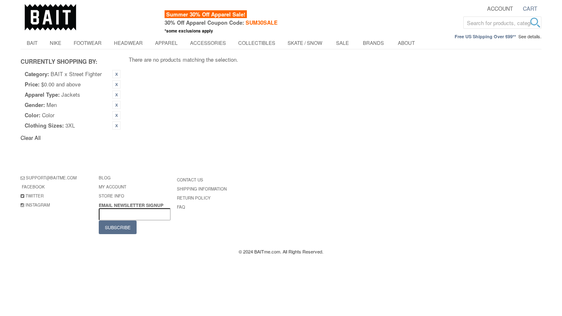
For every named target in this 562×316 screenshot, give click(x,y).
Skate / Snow (305, 42)
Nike (55, 42)
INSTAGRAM (38, 205)
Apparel (166, 42)
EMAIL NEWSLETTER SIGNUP (132, 205)
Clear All (31, 138)
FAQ (181, 207)
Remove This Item (116, 74)
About (406, 42)
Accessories (208, 42)
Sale (342, 42)
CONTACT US (190, 180)
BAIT (32, 42)
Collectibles (256, 42)
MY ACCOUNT (112, 187)
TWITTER (35, 196)
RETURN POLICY (194, 198)
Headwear (128, 42)
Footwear (88, 42)
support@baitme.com (51, 178)
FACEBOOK (33, 187)
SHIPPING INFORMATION (202, 189)
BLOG (105, 178)
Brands (373, 42)
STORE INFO (111, 196)
